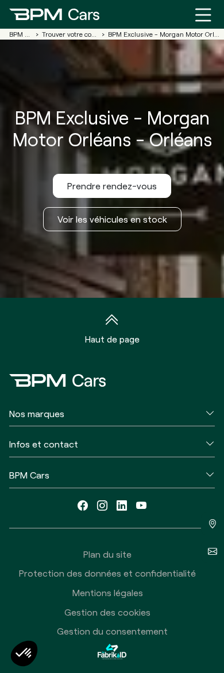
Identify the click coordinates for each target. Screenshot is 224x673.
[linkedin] (122, 505)
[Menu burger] (203, 14)
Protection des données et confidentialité (107, 572)
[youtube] (141, 505)
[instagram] (102, 505)
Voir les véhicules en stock (112, 218)
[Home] (54, 14)
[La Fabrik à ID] (112, 651)
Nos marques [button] (36, 413)
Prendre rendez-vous (112, 185)
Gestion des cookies (107, 611)
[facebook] (83, 505)
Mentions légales (107, 592)
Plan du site (107, 553)
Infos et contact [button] (43, 443)
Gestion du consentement (112, 630)
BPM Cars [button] (29, 474)
